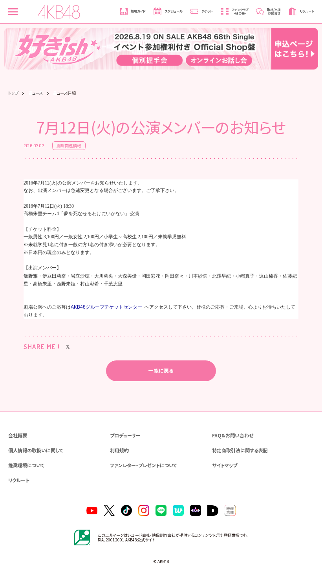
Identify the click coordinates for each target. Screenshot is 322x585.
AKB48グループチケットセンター (106, 307)
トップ (13, 93)
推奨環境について (26, 465)
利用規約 (119, 450)
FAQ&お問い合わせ (232, 435)
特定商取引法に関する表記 (240, 450)
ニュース (36, 93)
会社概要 (17, 435)
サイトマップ (224, 465)
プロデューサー (125, 435)
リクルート (18, 480)
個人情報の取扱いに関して (35, 450)
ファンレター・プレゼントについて (143, 465)
